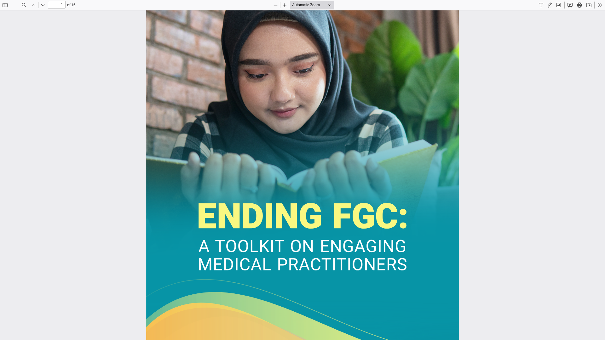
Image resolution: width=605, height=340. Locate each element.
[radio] (541, 5)
